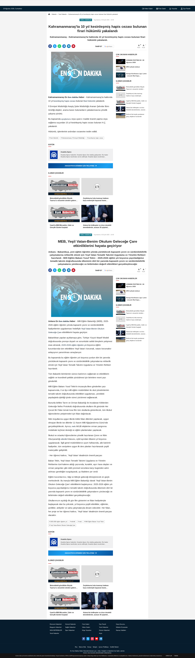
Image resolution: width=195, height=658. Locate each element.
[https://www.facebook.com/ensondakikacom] (83, 638)
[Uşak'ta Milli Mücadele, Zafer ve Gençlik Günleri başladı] (64, 213)
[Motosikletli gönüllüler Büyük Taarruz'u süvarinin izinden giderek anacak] (64, 186)
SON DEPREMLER (56, 630)
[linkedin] (69, 46)
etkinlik (63, 439)
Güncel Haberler (70, 624)
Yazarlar (174, 8)
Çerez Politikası (104, 647)
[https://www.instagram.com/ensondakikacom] (92, 638)
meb (73, 426)
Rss (76, 647)
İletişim (95, 647)
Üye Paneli (186, 8)
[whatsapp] (59, 46)
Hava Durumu (120, 624)
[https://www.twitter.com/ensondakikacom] (87, 638)
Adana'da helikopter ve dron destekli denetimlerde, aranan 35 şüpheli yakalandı (97, 226)
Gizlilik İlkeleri (114, 647)
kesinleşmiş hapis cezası (64, 101)
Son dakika (73, 97)
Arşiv (100, 633)
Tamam (176, 655)
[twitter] (55, 46)
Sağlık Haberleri (70, 627)
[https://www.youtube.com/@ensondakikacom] (96, 638)
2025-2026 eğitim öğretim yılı (74, 345)
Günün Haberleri (104, 630)
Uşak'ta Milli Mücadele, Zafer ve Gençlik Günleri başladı (62, 226)
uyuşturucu (66, 119)
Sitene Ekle (82, 647)
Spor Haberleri (70, 630)
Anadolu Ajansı (66, 152)
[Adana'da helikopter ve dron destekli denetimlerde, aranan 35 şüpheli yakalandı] (97, 213)
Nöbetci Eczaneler (122, 627)
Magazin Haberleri (56, 627)
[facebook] (50, 46)
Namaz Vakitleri (121, 630)
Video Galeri (148, 8)
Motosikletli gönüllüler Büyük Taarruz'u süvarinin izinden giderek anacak (63, 199)
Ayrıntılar (169, 655)
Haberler (54, 14)
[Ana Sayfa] (49, 14)
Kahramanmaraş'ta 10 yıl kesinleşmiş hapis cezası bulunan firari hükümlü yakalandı (93, 14)
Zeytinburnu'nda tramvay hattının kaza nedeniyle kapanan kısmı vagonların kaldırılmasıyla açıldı (96, 199)
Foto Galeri (162, 8)
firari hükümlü (89, 101)
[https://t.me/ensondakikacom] (100, 638)
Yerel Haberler (62, 14)
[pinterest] (73, 46)
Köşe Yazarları (86, 630)
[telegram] (64, 46)
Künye (89, 647)
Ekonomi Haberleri (56, 624)
